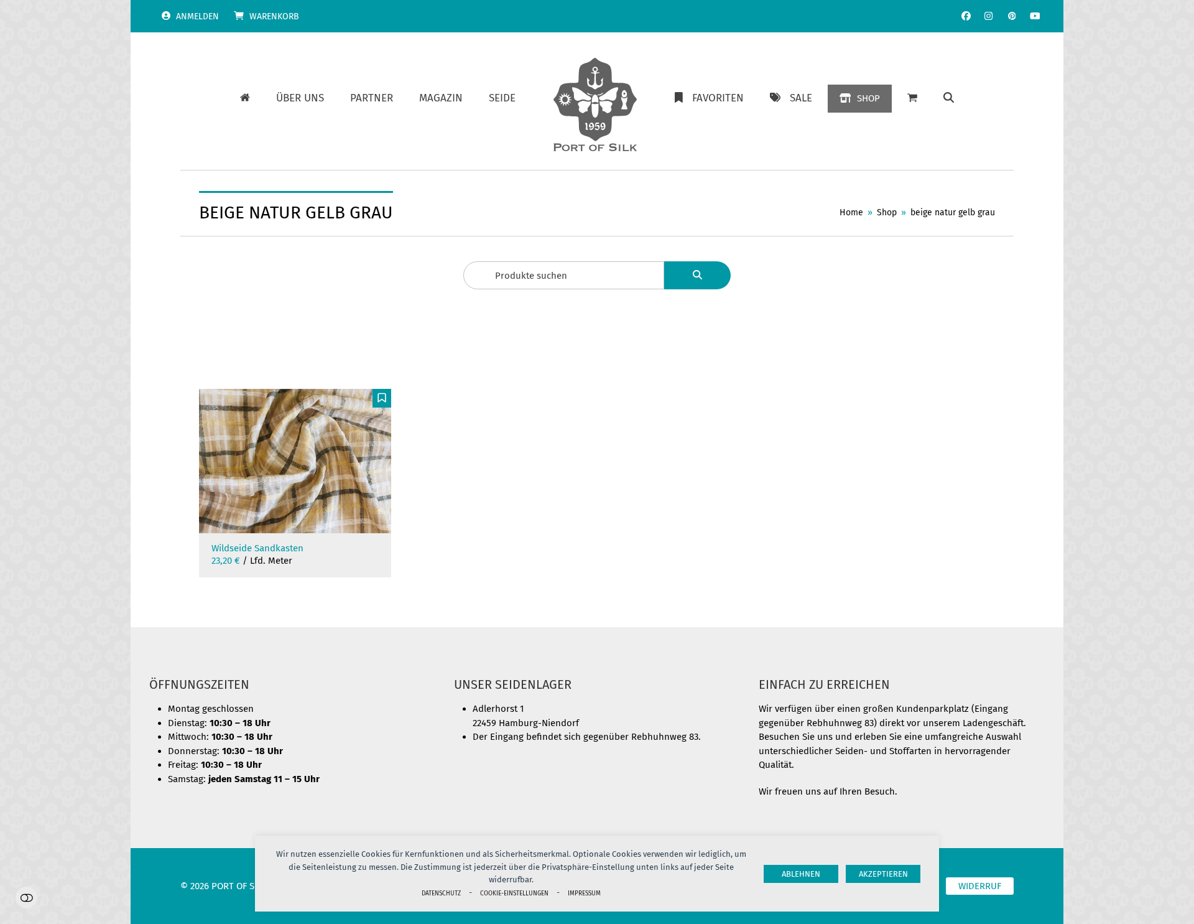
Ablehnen (801, 874)
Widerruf (979, 886)
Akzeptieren (883, 874)
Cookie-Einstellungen (514, 893)
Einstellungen (26, 897)
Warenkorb (274, 16)
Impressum (584, 893)
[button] (948, 98)
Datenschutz (441, 893)
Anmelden (197, 16)
